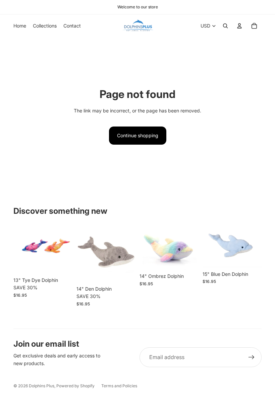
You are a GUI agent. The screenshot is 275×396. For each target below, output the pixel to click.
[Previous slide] (145, 246)
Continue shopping (137, 135)
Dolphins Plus (41, 385)
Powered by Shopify (75, 385)
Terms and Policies (119, 385)
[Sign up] (251, 357)
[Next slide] (193, 246)
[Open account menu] (239, 25)
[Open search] (225, 25)
